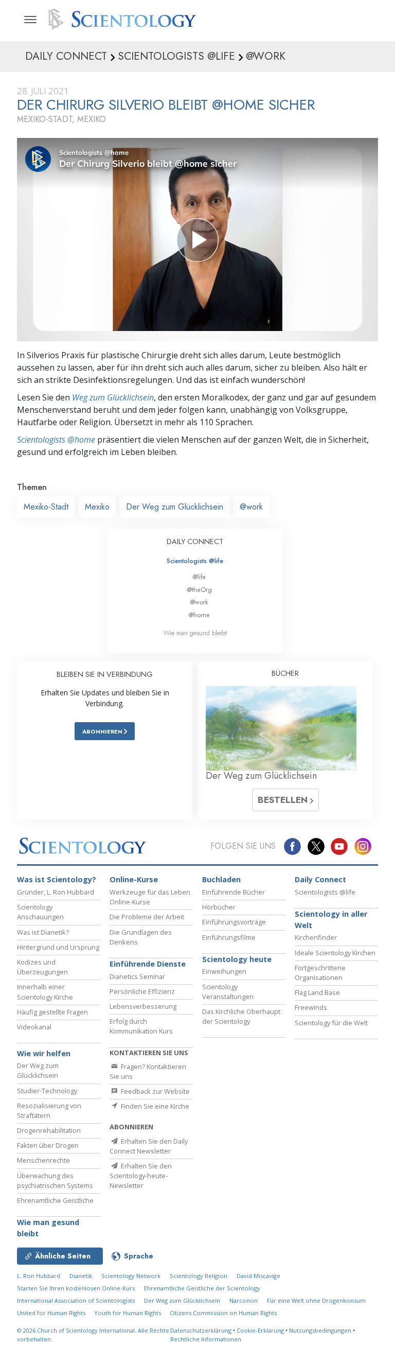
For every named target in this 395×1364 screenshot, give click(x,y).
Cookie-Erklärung (260, 1330)
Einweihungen (224, 971)
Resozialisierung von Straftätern (49, 1110)
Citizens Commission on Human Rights (223, 1313)
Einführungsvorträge (234, 921)
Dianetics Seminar (137, 976)
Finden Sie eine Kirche (154, 1106)
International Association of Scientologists (76, 1300)
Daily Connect (320, 879)
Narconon (243, 1300)
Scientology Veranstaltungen (228, 991)
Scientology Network (130, 1276)
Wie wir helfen (43, 1053)
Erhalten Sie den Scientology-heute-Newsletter (141, 1175)
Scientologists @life (195, 561)
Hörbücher (219, 907)
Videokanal (34, 1026)
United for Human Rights (52, 1313)
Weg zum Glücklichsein (113, 397)
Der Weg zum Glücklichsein (174, 507)
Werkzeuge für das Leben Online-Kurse (150, 896)
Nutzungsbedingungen (320, 1330)
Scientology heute (237, 959)
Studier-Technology (47, 1090)
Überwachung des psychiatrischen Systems (55, 1180)
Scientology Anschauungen (40, 911)
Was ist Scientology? (56, 879)
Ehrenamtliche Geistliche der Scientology (202, 1288)
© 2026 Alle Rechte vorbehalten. (93, 1334)
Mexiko (97, 507)
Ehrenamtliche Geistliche (55, 1200)
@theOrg (199, 589)
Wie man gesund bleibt (195, 633)
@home (199, 615)
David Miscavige (258, 1276)
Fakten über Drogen (48, 1145)
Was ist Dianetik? (43, 932)
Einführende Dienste (148, 964)
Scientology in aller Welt (331, 919)
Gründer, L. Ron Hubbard (55, 892)
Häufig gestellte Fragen (52, 1012)
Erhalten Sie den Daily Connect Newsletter (149, 1146)
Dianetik (80, 1276)
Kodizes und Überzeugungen (42, 966)
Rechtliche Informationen (205, 1339)
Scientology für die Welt (331, 1022)
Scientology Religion (198, 1276)
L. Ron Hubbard (38, 1276)
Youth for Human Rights (128, 1313)
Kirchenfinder (316, 937)
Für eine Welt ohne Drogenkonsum (316, 1300)
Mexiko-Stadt (46, 507)
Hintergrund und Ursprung (58, 947)
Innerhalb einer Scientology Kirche (45, 991)
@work (251, 507)
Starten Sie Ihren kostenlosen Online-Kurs (76, 1288)
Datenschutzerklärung (200, 1330)
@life (199, 577)
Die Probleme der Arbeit (147, 916)
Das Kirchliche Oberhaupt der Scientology (241, 1016)
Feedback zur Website (154, 1091)
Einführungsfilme (229, 937)
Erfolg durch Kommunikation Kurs (141, 1026)
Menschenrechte (43, 1160)
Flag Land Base (317, 992)
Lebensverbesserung (143, 1006)
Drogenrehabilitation (49, 1130)
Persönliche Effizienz (142, 991)
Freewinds (311, 1007)
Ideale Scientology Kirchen (335, 952)
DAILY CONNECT (195, 541)
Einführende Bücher (233, 892)
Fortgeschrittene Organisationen (320, 972)
